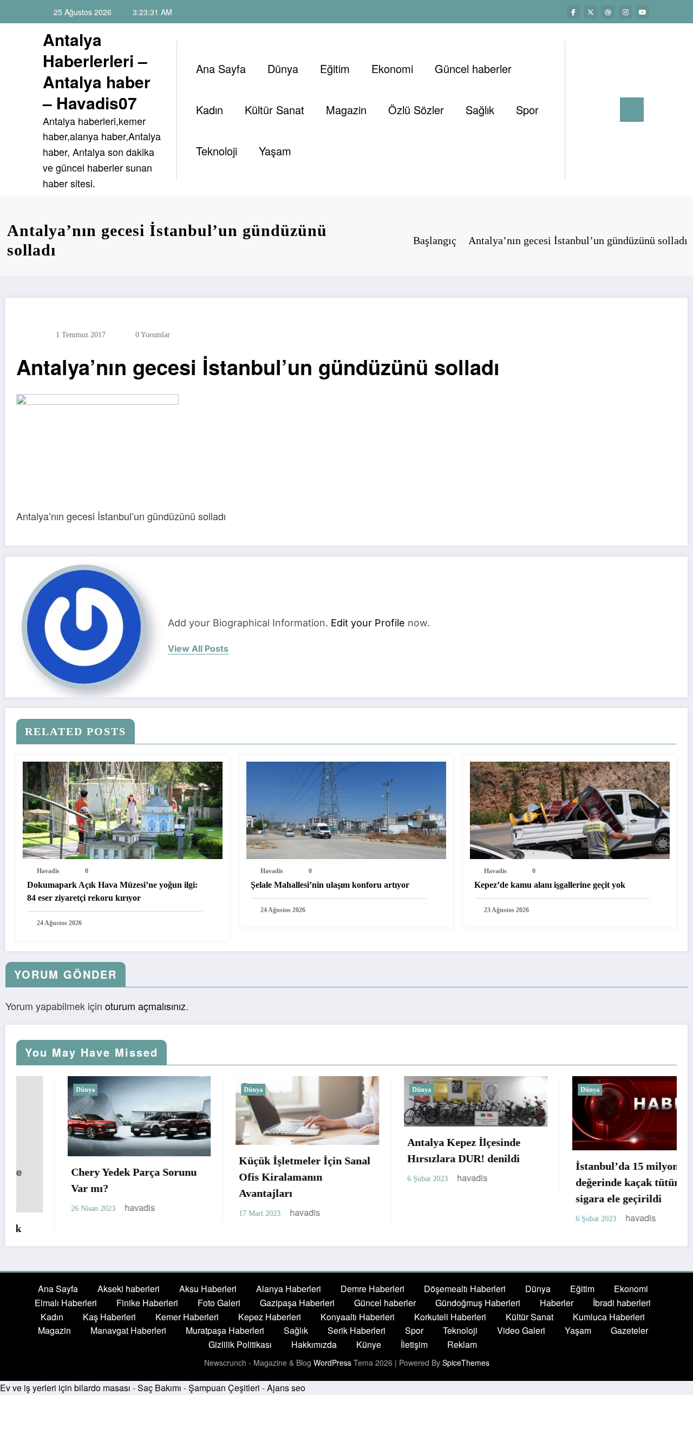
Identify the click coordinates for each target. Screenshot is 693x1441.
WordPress (332, 1362)
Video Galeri (521, 1330)
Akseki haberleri (128, 1288)
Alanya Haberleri (288, 1288)
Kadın (209, 109)
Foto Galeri (219, 1302)
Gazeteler (629, 1330)
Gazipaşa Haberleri (297, 1302)
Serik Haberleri (356, 1330)
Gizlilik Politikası (240, 1344)
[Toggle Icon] (632, 109)
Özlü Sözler (416, 109)
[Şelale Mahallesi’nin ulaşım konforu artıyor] (346, 809)
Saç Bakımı (159, 1387)
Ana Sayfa (221, 68)
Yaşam (275, 151)
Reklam (462, 1344)
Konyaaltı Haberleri (358, 1317)
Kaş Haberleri (109, 1317)
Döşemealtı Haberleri (465, 1288)
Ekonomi (392, 68)
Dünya (282, 68)
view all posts (198, 649)
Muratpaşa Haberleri (225, 1330)
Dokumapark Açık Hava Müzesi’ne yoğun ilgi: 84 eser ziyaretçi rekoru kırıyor (112, 891)
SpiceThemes (465, 1362)
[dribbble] (608, 11)
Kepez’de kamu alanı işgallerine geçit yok (549, 884)
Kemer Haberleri (187, 1317)
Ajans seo (286, 1387)
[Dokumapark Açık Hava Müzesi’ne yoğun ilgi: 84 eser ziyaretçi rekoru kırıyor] (123, 809)
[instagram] (625, 11)
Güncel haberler (473, 68)
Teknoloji (216, 151)
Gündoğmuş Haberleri (477, 1302)
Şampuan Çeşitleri (224, 1387)
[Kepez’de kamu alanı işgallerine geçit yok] (570, 809)
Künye (368, 1344)
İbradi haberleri (622, 1302)
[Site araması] (584, 110)
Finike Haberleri (147, 1302)
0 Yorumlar (152, 335)
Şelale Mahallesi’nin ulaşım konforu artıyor (330, 884)
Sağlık (480, 109)
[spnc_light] (604, 109)
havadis (48, 871)
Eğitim (335, 68)
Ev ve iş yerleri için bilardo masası (65, 1387)
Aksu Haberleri (208, 1288)
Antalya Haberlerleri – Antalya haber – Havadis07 (97, 71)
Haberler (556, 1302)
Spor (527, 109)
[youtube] (642, 11)
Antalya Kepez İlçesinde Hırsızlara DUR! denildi (412, 1150)
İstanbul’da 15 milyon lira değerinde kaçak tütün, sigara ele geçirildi (586, 1182)
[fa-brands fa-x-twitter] (590, 11)
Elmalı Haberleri (66, 1302)
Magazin (346, 109)
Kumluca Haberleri (609, 1317)
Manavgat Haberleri (128, 1330)
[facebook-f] (573, 11)
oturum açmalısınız (145, 1006)
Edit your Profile (368, 622)
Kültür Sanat (274, 109)
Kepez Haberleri (269, 1317)
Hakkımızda (314, 1344)
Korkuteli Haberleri (450, 1317)
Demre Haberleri (372, 1288)
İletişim (414, 1344)
